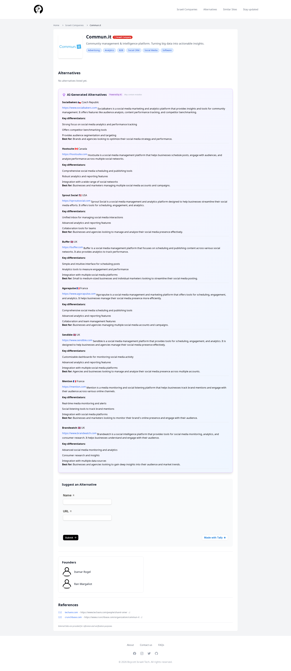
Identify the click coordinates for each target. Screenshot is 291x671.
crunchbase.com (73, 617)
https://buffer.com (72, 247)
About (130, 645)
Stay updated (250, 9)
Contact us (146, 645)
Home (56, 25)
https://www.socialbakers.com (79, 107)
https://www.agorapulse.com (79, 293)
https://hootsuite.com (74, 154)
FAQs (161, 645)
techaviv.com (72, 612)
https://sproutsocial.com (76, 200)
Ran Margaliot (83, 584)
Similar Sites (230, 9)
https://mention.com (74, 386)
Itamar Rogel (82, 572)
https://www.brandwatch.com (79, 433)
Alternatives (210, 9)
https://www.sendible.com (77, 340)
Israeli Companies (187, 9)
